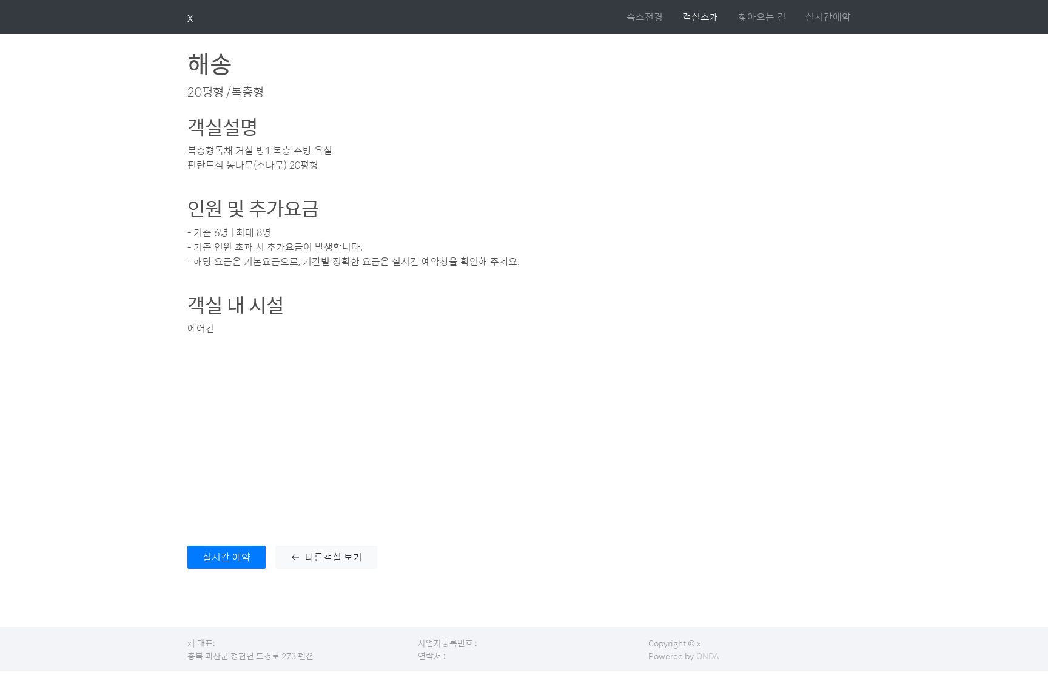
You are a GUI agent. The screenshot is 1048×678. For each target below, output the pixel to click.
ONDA (707, 655)
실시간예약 (828, 16)
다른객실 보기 (333, 556)
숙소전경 (644, 16)
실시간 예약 (226, 556)
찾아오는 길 (762, 16)
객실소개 (700, 16)
